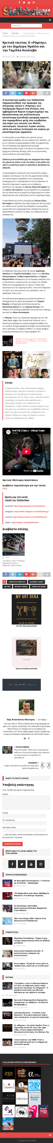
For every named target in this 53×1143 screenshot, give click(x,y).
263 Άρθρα (42, 719)
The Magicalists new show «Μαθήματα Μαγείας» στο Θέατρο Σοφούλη (31, 894)
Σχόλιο (5, 794)
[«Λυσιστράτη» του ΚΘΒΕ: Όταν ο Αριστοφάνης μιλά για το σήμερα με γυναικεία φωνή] (7, 1042)
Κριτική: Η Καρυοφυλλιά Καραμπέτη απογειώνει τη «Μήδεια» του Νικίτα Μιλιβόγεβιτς (31, 1002)
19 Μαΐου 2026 (20, 886)
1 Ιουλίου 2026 (20, 1047)
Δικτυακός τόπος (9, 827)
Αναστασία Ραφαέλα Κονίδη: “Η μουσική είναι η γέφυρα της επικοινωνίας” (28, 953)
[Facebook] (19, 2)
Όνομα (5, 813)
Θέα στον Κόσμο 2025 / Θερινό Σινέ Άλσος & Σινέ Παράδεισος (30, 919)
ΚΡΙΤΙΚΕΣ (9, 977)
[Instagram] (34, 2)
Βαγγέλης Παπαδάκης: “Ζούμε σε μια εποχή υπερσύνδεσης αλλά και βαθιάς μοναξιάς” (32, 940)
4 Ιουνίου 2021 (9, 57)
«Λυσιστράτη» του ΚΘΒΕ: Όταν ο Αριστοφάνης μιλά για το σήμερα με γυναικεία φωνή (30, 1042)
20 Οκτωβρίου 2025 (22, 913)
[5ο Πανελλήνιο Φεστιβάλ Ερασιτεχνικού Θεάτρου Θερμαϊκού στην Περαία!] (7, 908)
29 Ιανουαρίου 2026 (22, 898)
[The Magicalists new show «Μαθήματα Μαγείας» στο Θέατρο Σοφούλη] (7, 896)
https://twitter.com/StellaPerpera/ (25, 522)
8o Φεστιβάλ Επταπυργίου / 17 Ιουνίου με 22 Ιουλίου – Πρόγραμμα (32, 881)
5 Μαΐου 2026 (20, 969)
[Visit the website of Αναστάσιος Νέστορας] (25, 738)
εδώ (4, 488)
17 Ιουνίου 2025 (21, 923)
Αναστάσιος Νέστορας (26, 57)
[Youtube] (29, 2)
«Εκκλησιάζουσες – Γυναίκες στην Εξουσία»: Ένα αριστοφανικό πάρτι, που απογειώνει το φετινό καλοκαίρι (31, 1014)
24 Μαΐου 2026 (20, 946)
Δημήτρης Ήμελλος (17, 582)
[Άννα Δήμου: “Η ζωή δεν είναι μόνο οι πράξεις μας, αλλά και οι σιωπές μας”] (7, 966)
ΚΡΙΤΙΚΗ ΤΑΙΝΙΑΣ (21, 587)
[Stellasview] (26, 16)
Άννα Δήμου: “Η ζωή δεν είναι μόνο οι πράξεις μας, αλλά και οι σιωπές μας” (31, 964)
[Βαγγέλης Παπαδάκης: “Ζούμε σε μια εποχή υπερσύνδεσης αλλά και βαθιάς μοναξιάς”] (7, 941)
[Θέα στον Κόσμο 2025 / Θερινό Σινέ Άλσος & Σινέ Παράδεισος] (7, 921)
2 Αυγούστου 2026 (22, 1007)
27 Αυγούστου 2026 (10, 995)
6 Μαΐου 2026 (20, 958)
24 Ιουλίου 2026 (21, 1020)
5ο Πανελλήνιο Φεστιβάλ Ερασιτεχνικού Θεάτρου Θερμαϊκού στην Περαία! (30, 908)
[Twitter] (24, 2)
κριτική (7, 587)
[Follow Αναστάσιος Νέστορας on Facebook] (27, 738)
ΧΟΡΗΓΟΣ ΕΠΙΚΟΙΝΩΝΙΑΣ (16, 874)
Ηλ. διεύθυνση (8, 820)
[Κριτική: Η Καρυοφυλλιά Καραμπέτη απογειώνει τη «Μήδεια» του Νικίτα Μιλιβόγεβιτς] (7, 1002)
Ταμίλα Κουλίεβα (38, 587)
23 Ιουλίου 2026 (21, 1035)
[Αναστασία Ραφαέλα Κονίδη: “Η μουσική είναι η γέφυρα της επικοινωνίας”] (7, 953)
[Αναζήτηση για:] (26, 25)
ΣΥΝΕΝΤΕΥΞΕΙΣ (12, 932)
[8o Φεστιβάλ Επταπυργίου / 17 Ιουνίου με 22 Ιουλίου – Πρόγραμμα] (7, 883)
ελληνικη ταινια (36, 582)
